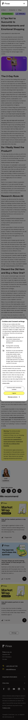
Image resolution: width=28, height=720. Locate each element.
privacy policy (5, 383)
